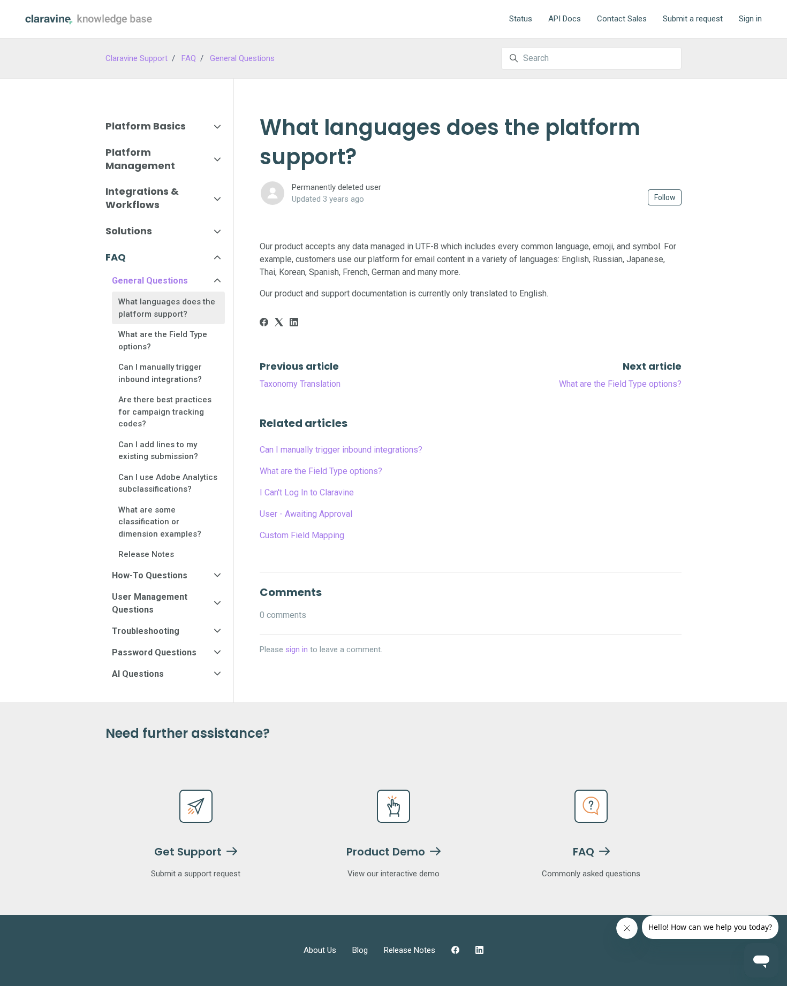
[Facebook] (264, 323)
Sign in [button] (750, 19)
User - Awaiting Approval (306, 514)
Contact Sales (622, 19)
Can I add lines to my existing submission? (158, 451)
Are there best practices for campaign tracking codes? (164, 412)
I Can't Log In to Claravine (307, 492)
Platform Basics (145, 126)
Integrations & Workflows (142, 198)
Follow (665, 197)
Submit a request (693, 19)
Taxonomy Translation (300, 384)
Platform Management (140, 159)
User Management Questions (149, 603)
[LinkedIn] (294, 323)
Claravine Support (136, 58)
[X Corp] (279, 323)
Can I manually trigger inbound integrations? (341, 450)
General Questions (242, 58)
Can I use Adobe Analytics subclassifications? (167, 483)
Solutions (128, 231)
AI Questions (138, 674)
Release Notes (146, 554)
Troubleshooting (145, 631)
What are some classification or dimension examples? (159, 522)
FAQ (188, 58)
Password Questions (154, 652)
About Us (320, 950)
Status (520, 19)
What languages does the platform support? (166, 308)
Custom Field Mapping (302, 535)
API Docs (564, 19)
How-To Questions (149, 575)
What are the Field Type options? (620, 384)
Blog (360, 950)
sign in (296, 649)
